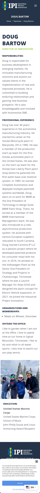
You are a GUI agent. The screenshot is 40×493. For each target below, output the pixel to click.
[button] (37, 461)
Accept (20, 483)
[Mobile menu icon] (35, 5)
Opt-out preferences (18, 489)
